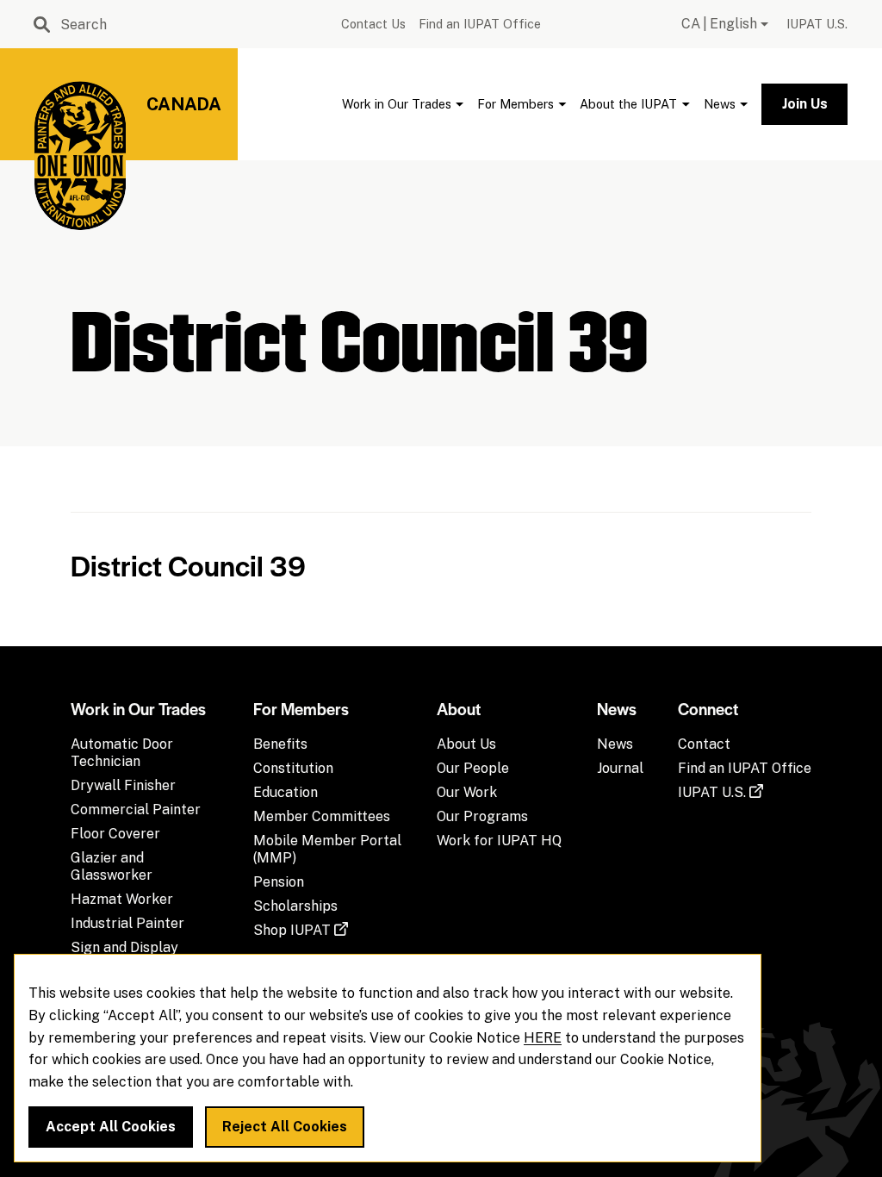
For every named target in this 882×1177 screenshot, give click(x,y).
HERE (543, 1038)
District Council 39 (188, 565)
